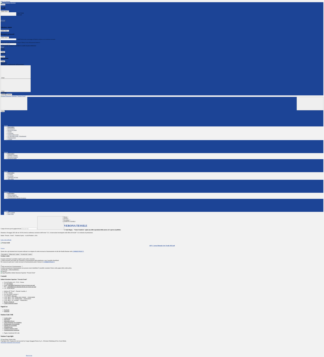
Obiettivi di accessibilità (10, 325)
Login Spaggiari (44, 42)
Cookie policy (8, 318)
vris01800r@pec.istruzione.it (21, 287)
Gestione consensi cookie (11, 328)
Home (65, 217)
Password (19, 15)
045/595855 (9, 284)
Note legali (7, 319)
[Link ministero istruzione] (8, 3)
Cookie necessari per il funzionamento (11, 266)
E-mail (18, 39)
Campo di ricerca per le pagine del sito (11, 228)
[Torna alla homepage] (162, 96)
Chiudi (2, 52)
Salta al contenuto (5, 1)
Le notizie (66, 220)
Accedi (3, 4)
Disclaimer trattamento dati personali (10, 342)
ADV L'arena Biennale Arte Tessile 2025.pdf (162, 245)
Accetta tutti (26, 254)
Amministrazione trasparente (11, 330)
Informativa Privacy (9, 321)
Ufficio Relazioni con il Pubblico (13, 322)
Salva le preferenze (13, 269)
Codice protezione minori (11, 303)
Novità (66, 218)
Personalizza (4, 254)
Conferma (9, 94)
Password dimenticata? (7, 18)
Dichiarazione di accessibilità (11, 324)
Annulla (3, 94)
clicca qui (14, 295)
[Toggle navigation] (14, 103)
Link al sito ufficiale (6, 240)
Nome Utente (20, 13)
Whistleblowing (8, 327)
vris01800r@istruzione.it (21, 285)
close (2, 111)
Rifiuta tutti (14, 254)
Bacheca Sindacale (9, 302)
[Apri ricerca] (310, 103)
